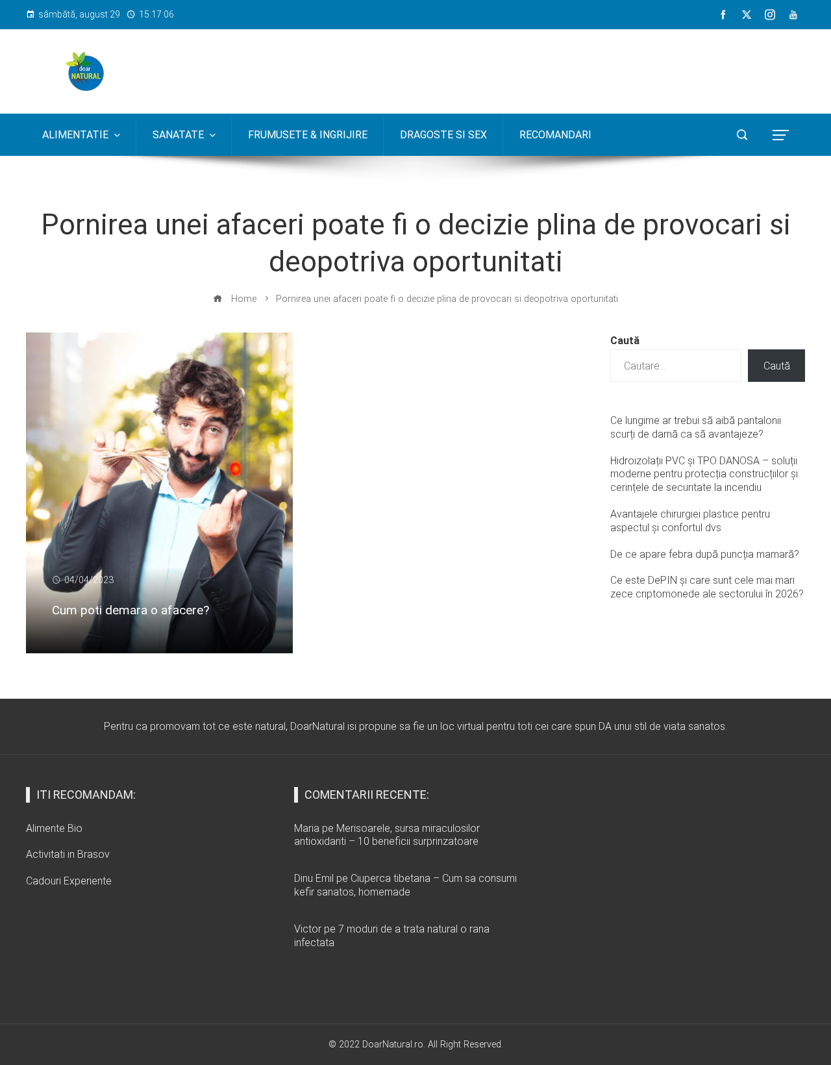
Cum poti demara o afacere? (130, 610)
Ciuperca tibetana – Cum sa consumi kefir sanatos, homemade (405, 885)
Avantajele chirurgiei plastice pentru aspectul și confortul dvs (690, 521)
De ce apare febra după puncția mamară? (704, 554)
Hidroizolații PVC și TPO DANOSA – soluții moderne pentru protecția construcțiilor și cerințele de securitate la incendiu (704, 474)
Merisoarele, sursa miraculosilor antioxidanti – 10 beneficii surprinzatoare (387, 835)
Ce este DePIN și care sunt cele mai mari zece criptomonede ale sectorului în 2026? (707, 587)
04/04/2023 (89, 580)
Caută (624, 340)
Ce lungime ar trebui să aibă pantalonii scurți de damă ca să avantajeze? (695, 427)
